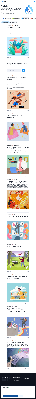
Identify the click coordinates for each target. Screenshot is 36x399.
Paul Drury (15, 214)
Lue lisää (8, 57)
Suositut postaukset (13, 22)
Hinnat (25, 379)
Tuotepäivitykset (26, 378)
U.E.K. (24, 385)
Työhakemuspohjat (16, 380)
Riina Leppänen (16, 25)
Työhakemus (9, 25)
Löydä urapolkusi (17, 18)
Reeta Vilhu (15, 179)
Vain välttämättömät (13, 396)
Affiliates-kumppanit (27, 381)
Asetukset (20, 396)
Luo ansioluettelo (15, 376)
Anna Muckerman (16, 145)
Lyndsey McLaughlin (16, 113)
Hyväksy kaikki (5, 396)
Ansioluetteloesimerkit (16, 377)
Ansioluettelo (15, 385)
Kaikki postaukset (8, 18)
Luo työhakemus (26, 18)
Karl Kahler (15, 306)
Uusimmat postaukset (5, 22)
